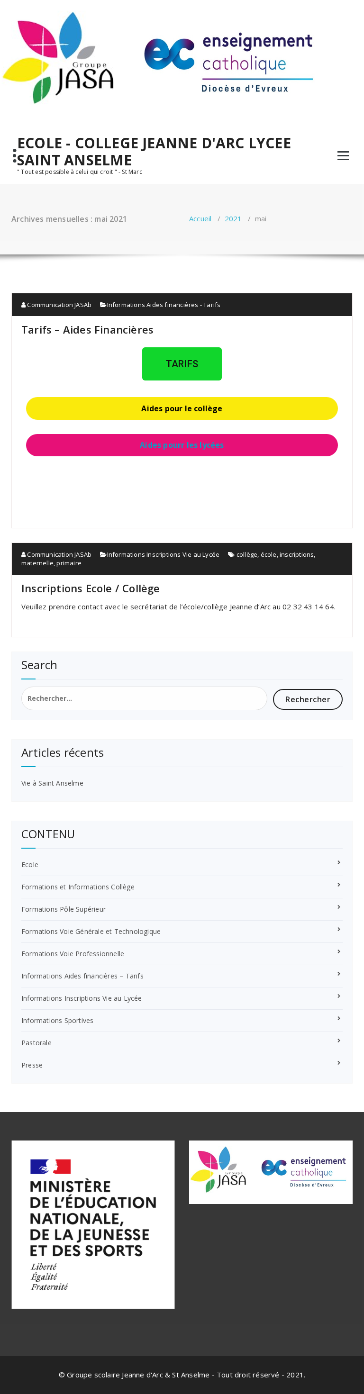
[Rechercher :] (144, 698)
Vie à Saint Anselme (52, 783)
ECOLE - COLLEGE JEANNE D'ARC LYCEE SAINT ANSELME (154, 152)
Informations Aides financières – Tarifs (82, 975)
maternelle (37, 563)
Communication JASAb (58, 304)
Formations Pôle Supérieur (63, 909)
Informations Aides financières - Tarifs (164, 304)
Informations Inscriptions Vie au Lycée (163, 554)
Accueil (200, 218)
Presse (32, 1064)
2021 (233, 218)
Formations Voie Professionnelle (72, 953)
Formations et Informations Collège (78, 886)
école (269, 554)
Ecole (29, 864)
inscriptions (297, 554)
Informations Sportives (57, 1020)
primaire (69, 563)
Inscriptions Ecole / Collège (90, 588)
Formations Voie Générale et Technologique (91, 931)
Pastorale (36, 1042)
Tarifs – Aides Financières (87, 329)
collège (247, 554)
